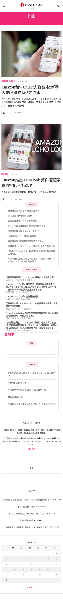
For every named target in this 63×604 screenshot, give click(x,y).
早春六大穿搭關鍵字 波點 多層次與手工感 (27, 390)
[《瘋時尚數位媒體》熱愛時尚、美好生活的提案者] (31, 6)
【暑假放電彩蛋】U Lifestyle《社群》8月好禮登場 (30, 277)
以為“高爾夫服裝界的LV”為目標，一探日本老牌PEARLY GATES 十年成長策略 (29, 260)
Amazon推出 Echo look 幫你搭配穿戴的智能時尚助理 (30, 182)
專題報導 (4, 81)
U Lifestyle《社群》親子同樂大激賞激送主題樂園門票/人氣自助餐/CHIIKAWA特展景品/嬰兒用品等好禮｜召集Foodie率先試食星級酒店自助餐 (31, 287)
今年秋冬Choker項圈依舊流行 (22, 236)
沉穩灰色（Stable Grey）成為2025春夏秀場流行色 (31, 246)
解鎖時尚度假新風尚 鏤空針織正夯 (23, 211)
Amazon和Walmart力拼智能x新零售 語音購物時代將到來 (30, 89)
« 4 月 (30, 587)
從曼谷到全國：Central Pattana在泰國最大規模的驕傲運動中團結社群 (32, 304)
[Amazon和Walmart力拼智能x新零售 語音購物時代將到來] (31, 54)
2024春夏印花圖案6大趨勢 (20, 216)
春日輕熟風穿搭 (15, 396)
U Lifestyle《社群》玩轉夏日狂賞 (22, 296)
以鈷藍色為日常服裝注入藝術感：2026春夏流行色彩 (32, 403)
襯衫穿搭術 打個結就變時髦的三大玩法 (26, 241)
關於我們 (31, 449)
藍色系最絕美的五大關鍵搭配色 (22, 221)
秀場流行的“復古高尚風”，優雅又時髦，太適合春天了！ (26, 499)
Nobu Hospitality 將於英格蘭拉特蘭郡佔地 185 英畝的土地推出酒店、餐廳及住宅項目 (32, 314)
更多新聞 (10, 334)
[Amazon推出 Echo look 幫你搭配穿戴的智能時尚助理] (31, 147)
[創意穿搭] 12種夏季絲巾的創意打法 (24, 231)
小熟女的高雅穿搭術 (17, 383)
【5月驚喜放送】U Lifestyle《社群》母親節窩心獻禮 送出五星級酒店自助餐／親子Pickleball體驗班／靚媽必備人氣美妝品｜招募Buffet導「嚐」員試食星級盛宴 (31, 325)
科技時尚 (12, 81)
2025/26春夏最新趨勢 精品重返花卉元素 (26, 226)
